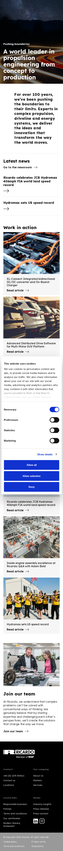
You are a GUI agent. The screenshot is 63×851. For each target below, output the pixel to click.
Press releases (41, 808)
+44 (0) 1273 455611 (13, 775)
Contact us (9, 780)
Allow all (32, 465)
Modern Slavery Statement (11, 824)
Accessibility (37, 846)
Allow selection (31, 475)
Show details (45, 454)
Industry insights (42, 804)
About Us (38, 775)
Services (37, 785)
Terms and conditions (15, 813)
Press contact (40, 813)
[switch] (54, 420)
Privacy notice (38, 841)
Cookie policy (10, 841)
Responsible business (15, 804)
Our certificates (11, 818)
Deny (32, 486)
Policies (7, 808)
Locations (8, 785)
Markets (37, 780)
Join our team (13, 731)
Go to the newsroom (17, 167)
